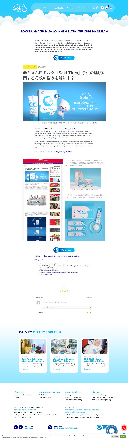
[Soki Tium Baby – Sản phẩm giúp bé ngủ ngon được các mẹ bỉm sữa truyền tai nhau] (33, 355)
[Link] (60, 307)
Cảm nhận (86, 8)
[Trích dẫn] (55, 307)
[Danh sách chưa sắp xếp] (53, 307)
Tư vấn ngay (64, 58)
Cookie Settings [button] (115, 436)
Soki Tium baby (45, 397)
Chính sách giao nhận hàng (101, 400)
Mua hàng (70, 8)
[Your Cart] (106, 8)
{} (61, 306)
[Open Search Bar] (102, 8)
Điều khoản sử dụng (98, 395)
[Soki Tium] (20, 8)
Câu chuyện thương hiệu (23, 395)
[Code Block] (58, 307)
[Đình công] (49, 307)
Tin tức (78, 8)
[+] (63, 306)
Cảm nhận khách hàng (73, 400)
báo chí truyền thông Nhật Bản (61, 152)
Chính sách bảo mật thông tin (102, 397)
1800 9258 (18, 417)
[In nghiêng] (45, 307)
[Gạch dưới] (47, 307)
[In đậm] (43, 307)
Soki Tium (43, 395)
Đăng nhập (89, 297)
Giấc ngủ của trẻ (95, 7)
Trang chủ (38, 8)
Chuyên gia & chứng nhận (59, 7)
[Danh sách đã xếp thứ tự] (51, 307)
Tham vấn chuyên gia (73, 397)
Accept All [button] (123, 436)
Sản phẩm (47, 8)
